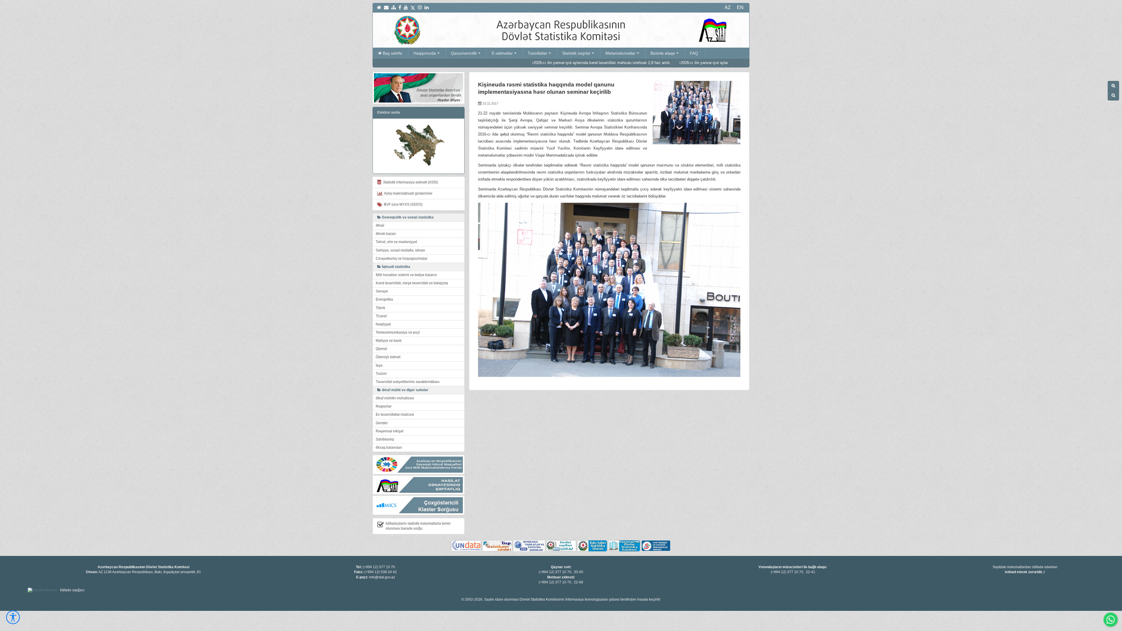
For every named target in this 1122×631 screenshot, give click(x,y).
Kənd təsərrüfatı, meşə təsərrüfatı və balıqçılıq (412, 283)
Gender (382, 423)
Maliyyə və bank (388, 341)
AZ (728, 7)
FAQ (694, 53)
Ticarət (381, 316)
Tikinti (380, 308)
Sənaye (382, 291)
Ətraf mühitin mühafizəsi (395, 398)
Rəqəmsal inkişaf (389, 431)
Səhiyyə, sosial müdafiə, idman (400, 250)
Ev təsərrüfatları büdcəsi (395, 414)
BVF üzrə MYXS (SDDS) (402, 204)
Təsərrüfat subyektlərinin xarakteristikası (407, 382)
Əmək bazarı (386, 234)
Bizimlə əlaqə (662, 53)
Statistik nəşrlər (576, 53)
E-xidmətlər (502, 53)
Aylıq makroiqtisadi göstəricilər (407, 193)
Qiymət (381, 349)
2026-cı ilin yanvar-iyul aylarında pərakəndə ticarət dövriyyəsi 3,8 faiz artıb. (691, 62)
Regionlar (384, 406)
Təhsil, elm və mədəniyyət (396, 242)
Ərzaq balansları (389, 447)
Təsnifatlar (537, 53)
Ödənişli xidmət (388, 357)
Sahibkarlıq (385, 439)
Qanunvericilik (464, 53)
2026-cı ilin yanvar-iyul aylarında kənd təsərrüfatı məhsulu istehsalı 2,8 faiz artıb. (549, 62)
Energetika (384, 299)
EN (740, 7)
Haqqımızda (424, 53)
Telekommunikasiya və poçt (398, 332)
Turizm (381, 374)
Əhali (380, 225)
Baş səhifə (392, 53)
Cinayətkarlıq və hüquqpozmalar (401, 258)
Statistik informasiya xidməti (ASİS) (409, 182)
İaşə (379, 365)
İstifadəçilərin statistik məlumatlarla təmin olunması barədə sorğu (418, 526)
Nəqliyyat (383, 324)
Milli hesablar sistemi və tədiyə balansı (406, 275)
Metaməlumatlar (620, 53)
